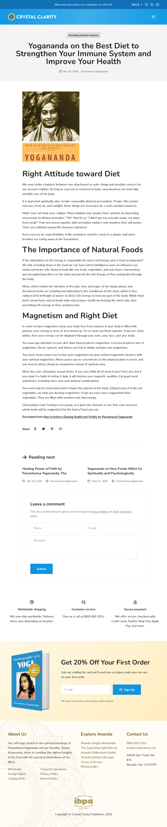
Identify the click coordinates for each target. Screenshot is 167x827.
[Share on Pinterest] (52, 429)
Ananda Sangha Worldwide (98, 743)
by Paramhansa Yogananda (87, 416)
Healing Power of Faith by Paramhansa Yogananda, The (44, 471)
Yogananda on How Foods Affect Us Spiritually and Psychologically (114, 471)
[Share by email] (60, 429)
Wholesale (15, 769)
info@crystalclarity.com (141, 747)
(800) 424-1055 (136, 743)
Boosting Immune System (83, 35)
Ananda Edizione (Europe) (97, 757)
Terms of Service (122, 511)
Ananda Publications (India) (98, 752)
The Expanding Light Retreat (99, 747)
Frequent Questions (53, 769)
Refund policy (89, 766)
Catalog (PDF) (17, 778)
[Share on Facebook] (35, 429)
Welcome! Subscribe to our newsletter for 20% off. (83, 4)
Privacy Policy (99, 511)
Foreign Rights (17, 774)
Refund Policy (49, 778)
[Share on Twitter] (43, 429)
